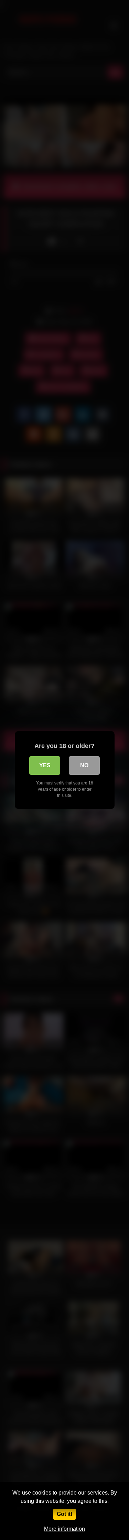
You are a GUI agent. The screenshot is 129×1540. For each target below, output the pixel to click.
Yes (45, 765)
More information (64, 1529)
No (84, 765)
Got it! (64, 1514)
